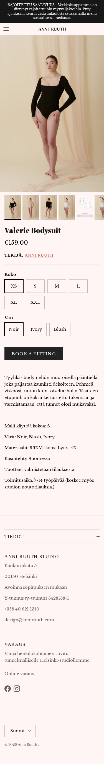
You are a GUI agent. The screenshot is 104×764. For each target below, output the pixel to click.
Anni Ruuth (39, 255)
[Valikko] (6, 29)
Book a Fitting (34, 353)
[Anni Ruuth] (52, 28)
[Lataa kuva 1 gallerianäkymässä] (52, 113)
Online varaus (19, 673)
